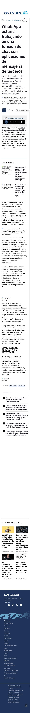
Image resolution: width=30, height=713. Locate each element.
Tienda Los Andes (9, 665)
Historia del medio (9, 678)
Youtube (21, 605)
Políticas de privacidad (10, 673)
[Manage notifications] (26, 705)
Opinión (6, 643)
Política (6, 626)
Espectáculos (8, 638)
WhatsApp (13, 385)
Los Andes (3, 20)
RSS (5, 675)
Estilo (5, 648)
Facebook (5, 605)
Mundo (6, 641)
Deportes (6, 636)
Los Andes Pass (8, 663)
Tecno (9, 20)
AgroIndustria (8, 650)
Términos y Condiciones (11, 670)
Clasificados (7, 668)
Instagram (9, 605)
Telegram (21, 385)
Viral (5, 655)
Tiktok (13, 605)
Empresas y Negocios (10, 646)
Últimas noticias (8, 623)
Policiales (7, 633)
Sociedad (6, 631)
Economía (7, 628)
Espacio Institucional (10, 658)
